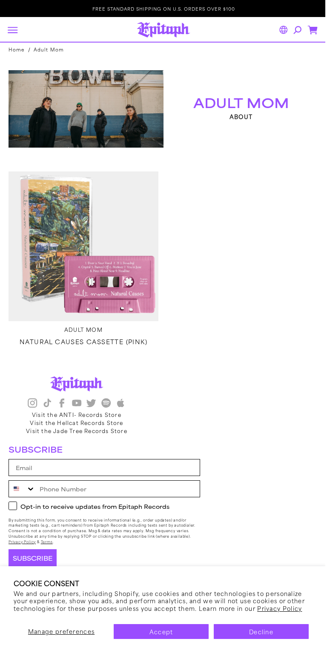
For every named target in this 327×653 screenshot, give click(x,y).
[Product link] (82, 243)
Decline (261, 631)
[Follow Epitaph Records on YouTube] (76, 404)
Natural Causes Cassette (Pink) (82, 337)
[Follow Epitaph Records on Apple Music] (120, 404)
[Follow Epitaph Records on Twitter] (91, 404)
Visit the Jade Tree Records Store (76, 430)
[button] (12, 29)
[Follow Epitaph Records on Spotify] (106, 404)
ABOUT (236, 115)
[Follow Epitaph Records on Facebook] (61, 404)
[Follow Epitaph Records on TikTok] (47, 404)
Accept (161, 631)
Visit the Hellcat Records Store (76, 422)
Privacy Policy (279, 608)
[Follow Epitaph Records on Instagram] (32, 404)
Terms (47, 542)
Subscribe (32, 558)
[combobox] (22, 489)
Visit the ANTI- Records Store (76, 414)
